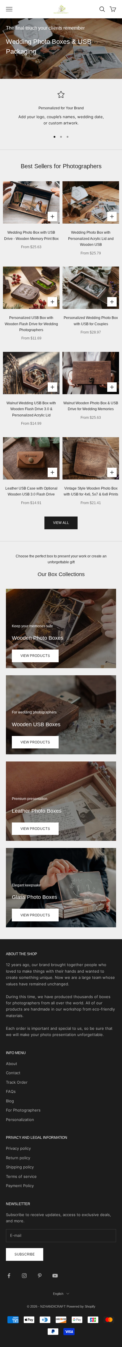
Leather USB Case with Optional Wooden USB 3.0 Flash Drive (31, 491)
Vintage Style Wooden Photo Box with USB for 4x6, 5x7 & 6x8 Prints (91, 491)
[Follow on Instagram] (24, 1276)
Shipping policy (20, 1167)
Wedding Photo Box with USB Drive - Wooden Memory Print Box (31, 235)
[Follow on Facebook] (9, 1276)
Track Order (17, 1082)
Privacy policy (18, 1148)
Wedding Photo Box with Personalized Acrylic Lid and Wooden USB (91, 238)
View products (35, 655)
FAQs (11, 1091)
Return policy (18, 1157)
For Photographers (23, 1110)
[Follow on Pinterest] (40, 1276)
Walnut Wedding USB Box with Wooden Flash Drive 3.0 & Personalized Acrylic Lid (31, 409)
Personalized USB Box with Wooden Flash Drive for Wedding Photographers (31, 324)
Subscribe (25, 1254)
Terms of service (21, 1176)
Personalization (20, 1119)
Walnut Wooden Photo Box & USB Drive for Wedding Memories (90, 406)
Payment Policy (20, 1185)
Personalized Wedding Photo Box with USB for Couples (91, 321)
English (58, 1293)
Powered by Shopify (81, 1306)
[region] (61, 108)
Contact (13, 1072)
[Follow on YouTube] (55, 1276)
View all (61, 522)
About (11, 1063)
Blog (10, 1101)
